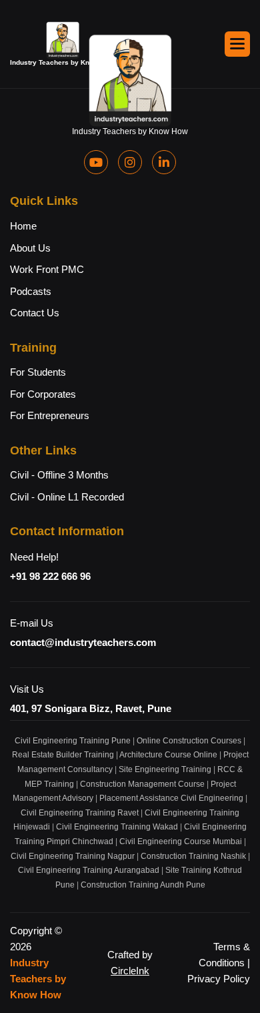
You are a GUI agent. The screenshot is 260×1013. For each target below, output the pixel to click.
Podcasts (30, 291)
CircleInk (130, 970)
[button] (237, 44)
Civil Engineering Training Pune (73, 740)
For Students (38, 372)
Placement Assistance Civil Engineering (171, 798)
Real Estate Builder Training (63, 754)
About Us (30, 248)
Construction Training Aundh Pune (143, 885)
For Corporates (43, 394)
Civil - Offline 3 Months (59, 474)
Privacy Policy (218, 978)
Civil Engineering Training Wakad (117, 826)
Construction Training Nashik (193, 856)
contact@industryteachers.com (83, 642)
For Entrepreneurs (49, 415)
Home (23, 226)
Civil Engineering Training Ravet (80, 812)
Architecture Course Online (168, 754)
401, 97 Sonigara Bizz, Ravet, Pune (90, 708)
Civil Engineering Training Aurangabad (88, 870)
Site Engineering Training (165, 769)
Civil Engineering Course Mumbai (180, 841)
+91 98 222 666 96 (50, 576)
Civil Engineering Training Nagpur (73, 856)
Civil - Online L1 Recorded (67, 496)
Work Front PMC (47, 269)
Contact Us (34, 312)
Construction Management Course (142, 784)
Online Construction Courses (189, 740)
